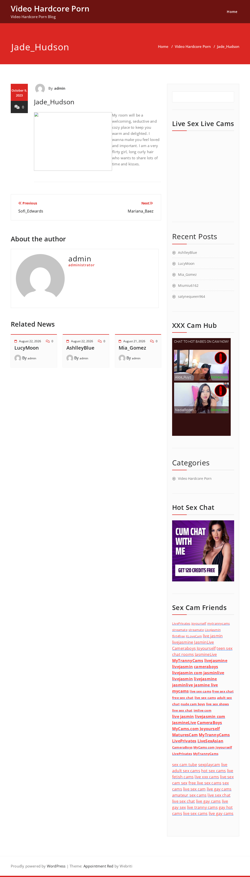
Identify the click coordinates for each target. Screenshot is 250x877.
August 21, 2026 (134, 341)
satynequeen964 (191, 296)
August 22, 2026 (30, 341)
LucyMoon (26, 347)
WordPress (56, 866)
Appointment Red (97, 866)
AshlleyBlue (80, 347)
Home (232, 11)
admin (60, 88)
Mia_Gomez (132, 347)
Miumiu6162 (188, 285)
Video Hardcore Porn (193, 46)
